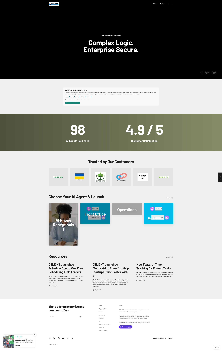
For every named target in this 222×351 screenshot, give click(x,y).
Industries (101, 318)
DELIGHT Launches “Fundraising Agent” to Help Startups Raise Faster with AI (111, 269)
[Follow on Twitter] (54, 338)
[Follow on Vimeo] (67, 338)
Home (100, 305)
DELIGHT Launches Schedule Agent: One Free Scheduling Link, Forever (66, 268)
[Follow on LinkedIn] (72, 338)
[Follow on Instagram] (58, 338)
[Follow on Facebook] (50, 338)
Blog (100, 321)
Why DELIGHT (102, 309)
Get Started (102, 315)
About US (101, 327)
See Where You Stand (104, 324)
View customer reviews (72, 102)
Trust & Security (103, 330)
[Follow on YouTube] (63, 338)
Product (101, 312)
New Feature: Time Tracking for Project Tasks (153, 266)
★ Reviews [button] (220, 177)
